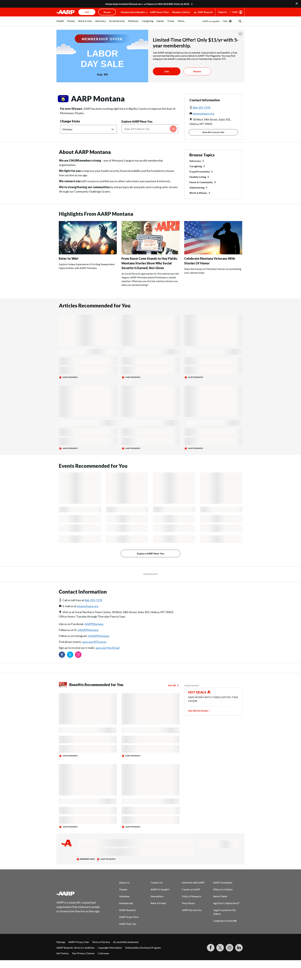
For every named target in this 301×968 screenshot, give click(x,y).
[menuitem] (60, 22)
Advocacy (195, 160)
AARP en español (210, 21)
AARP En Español (159, 889)
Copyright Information (110, 947)
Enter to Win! (68, 258)
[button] (240, 21)
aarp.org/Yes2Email (107, 647)
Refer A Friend (158, 903)
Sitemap (60, 941)
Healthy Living (197, 176)
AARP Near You (127, 923)
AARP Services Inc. (192, 910)
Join (166, 71)
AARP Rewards (205, 12)
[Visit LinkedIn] (239, 947)
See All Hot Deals (198, 710)
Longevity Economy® (225, 920)
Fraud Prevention (199, 171)
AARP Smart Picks (159, 12)
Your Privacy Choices (83, 953)
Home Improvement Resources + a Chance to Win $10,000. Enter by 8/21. (147, 3)
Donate (123, 889)
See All (172, 685)
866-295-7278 (201, 107)
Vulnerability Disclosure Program (143, 947)
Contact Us (156, 882)
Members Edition (181, 12)
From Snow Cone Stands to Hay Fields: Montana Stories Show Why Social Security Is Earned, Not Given (149, 263)
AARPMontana (94, 624)
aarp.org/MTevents (94, 642)
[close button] (240, 33)
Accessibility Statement (126, 941)
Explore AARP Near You (136, 121)
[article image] (88, 253)
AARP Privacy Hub (78, 941)
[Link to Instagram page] (78, 654)
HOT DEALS (197, 692)
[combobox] (149, 128)
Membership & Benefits (133, 12)
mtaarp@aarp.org (203, 113)
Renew (197, 71)
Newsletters (157, 896)
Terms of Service (101, 941)
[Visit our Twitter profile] (70, 654)
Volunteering (196, 187)
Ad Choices (62, 953)
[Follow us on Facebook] (62, 654)
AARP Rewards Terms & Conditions (75, 947)
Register (222, 12)
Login (235, 11)
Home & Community (201, 182)
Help (225, 21)
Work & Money (198, 192)
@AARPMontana (87, 630)
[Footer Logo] (78, 893)
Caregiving (195, 166)
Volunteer (124, 896)
